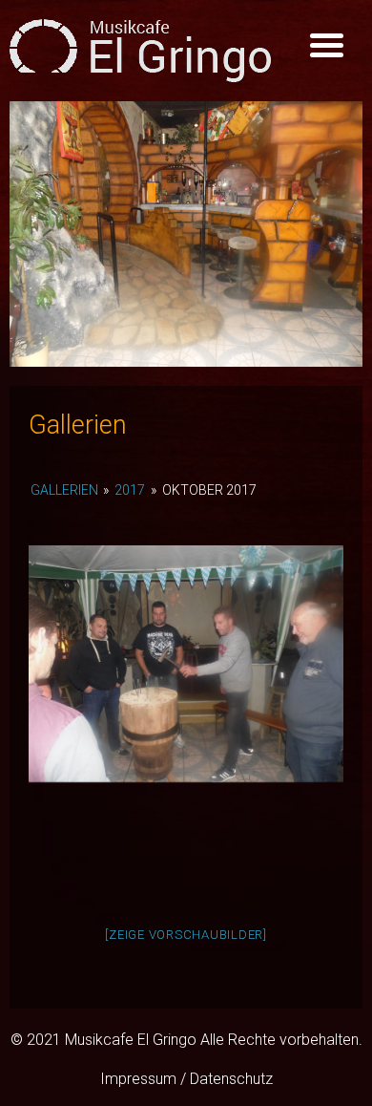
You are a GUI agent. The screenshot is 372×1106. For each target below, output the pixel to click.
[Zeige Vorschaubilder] (186, 934)
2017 (129, 490)
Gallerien (64, 490)
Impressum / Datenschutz (186, 1079)
